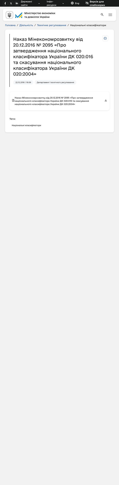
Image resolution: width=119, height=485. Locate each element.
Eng (77, 3)
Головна (10, 25)
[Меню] (110, 15)
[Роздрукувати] (105, 38)
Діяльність (26, 25)
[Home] (51, 15)
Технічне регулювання (51, 25)
